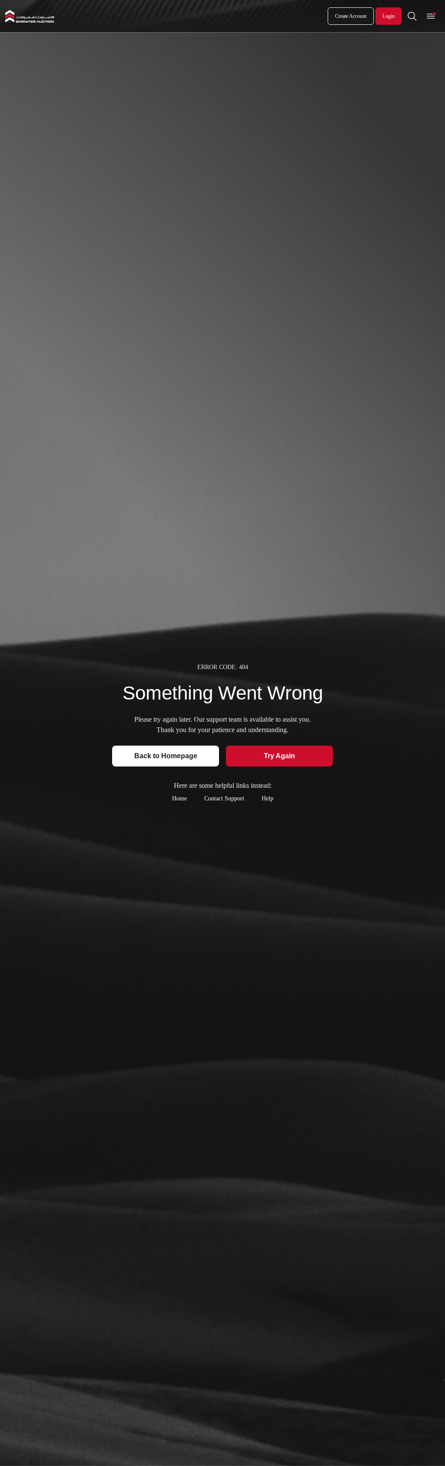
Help (267, 798)
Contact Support (224, 798)
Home (179, 798)
